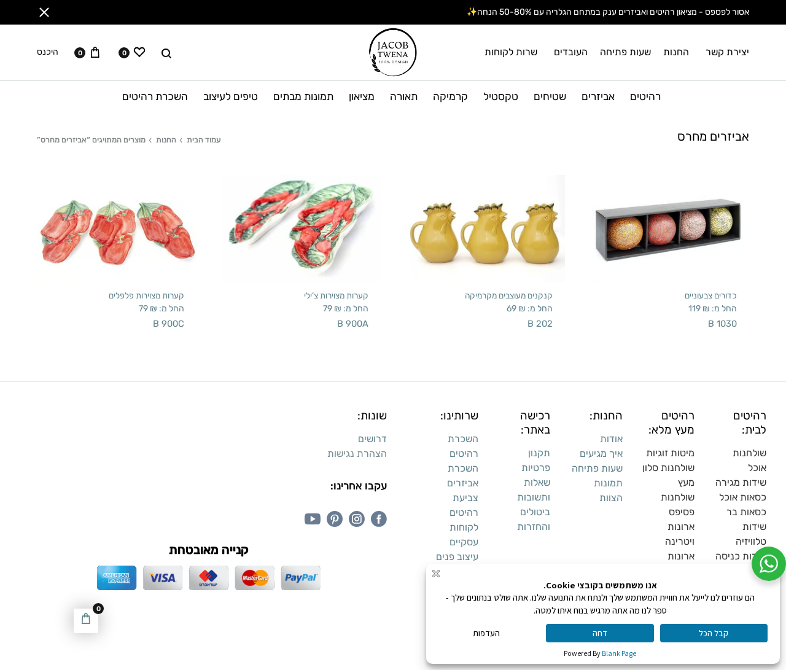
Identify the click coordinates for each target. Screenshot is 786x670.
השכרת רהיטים (155, 96)
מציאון (362, 96)
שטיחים (550, 96)
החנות (676, 52)
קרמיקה (450, 96)
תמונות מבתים (303, 96)
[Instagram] (357, 519)
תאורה (404, 96)
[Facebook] (379, 519)
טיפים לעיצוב (230, 96)
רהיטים (645, 96)
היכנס (47, 52)
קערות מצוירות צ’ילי (336, 295)
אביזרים (598, 96)
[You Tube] (313, 519)
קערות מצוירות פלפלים (146, 295)
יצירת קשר (727, 52)
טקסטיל (500, 96)
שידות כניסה (740, 556)
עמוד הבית (204, 139)
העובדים (571, 52)
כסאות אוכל (742, 497)
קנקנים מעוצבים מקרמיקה (509, 295)
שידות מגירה (740, 482)
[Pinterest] (335, 519)
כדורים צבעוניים (711, 295)
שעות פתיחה (625, 52)
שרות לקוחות (510, 52)
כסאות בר (746, 512)
